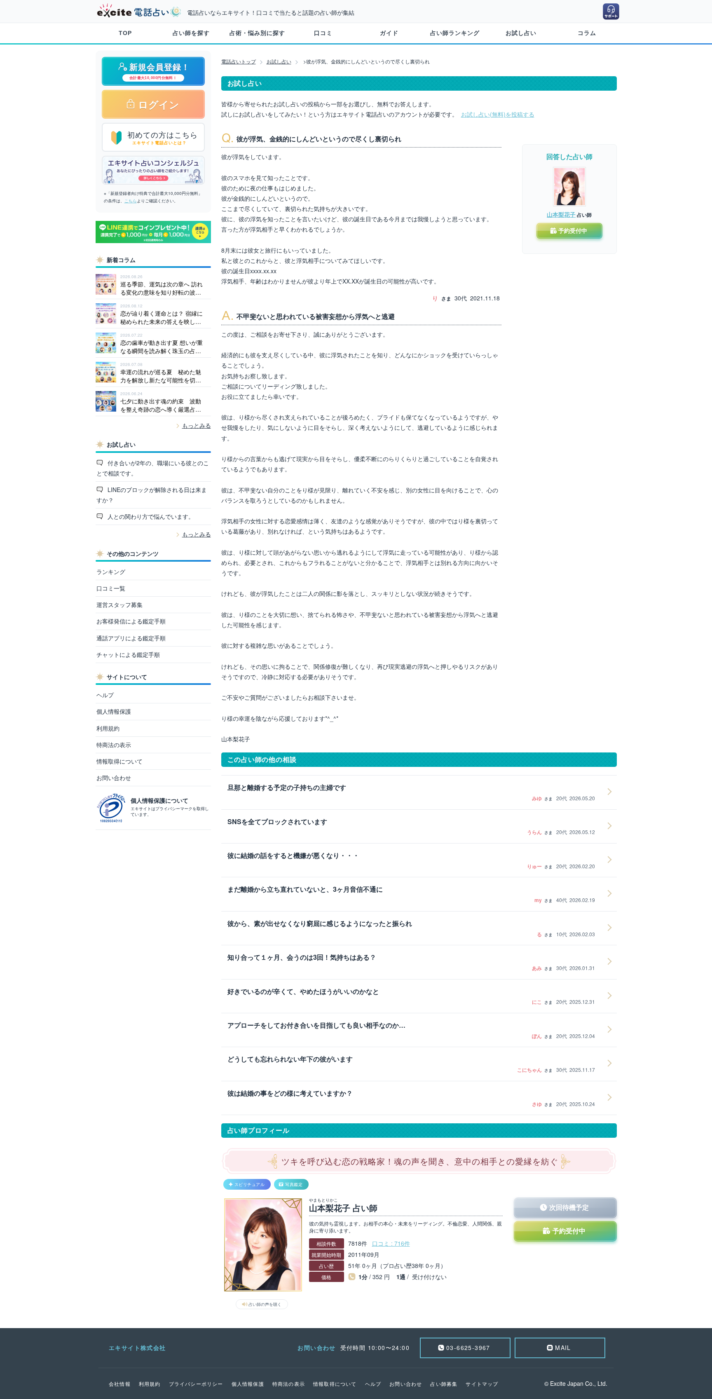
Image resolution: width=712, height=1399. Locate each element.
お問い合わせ (113, 777)
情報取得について (119, 761)
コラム (587, 33)
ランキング (110, 571)
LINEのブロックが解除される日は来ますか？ (151, 494)
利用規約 (107, 728)
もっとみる (196, 425)
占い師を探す (191, 33)
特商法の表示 (113, 745)
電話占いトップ (238, 61)
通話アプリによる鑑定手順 (131, 638)
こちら (130, 201)
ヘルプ (105, 695)
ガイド (389, 33)
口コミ (323, 33)
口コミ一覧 (110, 588)
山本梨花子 (561, 214)
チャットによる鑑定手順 (128, 654)
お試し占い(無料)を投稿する (497, 114)
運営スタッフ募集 (119, 604)
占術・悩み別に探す (257, 33)
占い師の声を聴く (264, 1304)
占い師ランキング (455, 33)
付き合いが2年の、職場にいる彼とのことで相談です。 (152, 468)
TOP (125, 33)
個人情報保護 (113, 711)
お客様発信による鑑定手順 (131, 621)
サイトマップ (482, 1383)
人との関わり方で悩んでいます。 (150, 516)
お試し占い (521, 33)
